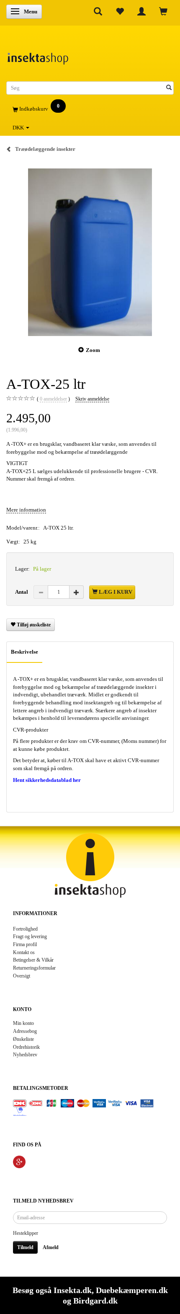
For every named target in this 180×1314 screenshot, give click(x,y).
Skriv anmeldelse (92, 399)
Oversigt (21, 976)
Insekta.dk (73, 1290)
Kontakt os (24, 952)
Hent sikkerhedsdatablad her (47, 780)
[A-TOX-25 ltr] (90, 252)
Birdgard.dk (95, 1300)
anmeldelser (53, 399)
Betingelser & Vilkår (33, 960)
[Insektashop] (37, 56)
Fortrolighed (25, 929)
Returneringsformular (34, 968)
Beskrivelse (24, 652)
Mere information (26, 510)
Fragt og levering (30, 936)
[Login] (141, 11)
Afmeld (51, 1247)
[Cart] (163, 11)
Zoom (93, 350)
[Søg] (169, 88)
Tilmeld (25, 1247)
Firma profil (25, 944)
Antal (22, 592)
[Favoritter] (119, 11)
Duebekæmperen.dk (132, 1290)
